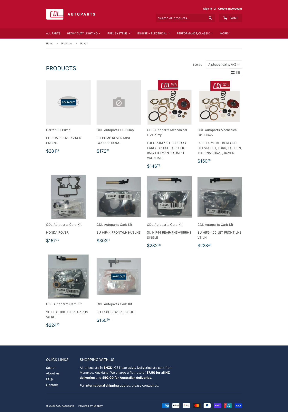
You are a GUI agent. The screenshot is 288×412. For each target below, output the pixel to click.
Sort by (197, 64)
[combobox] (185, 18)
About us (52, 373)
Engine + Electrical (152, 33)
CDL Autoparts (65, 405)
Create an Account (230, 8)
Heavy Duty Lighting (82, 33)
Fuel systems (117, 33)
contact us (150, 385)
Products (66, 43)
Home (49, 43)
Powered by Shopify (90, 405)
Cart (233, 18)
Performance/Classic (194, 33)
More (224, 33)
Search (51, 368)
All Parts (53, 33)
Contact (52, 385)
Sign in (207, 8)
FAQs (49, 379)
